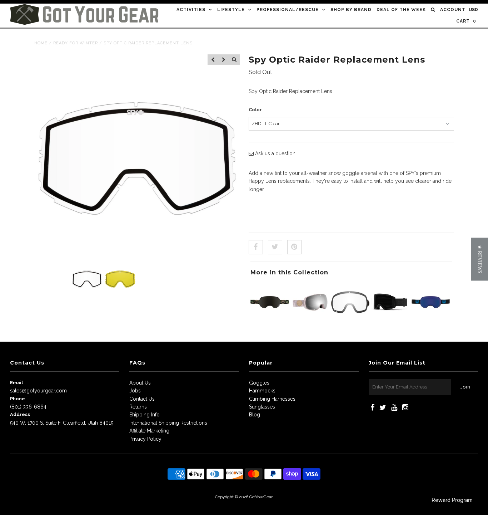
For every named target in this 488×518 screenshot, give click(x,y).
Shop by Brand (351, 9)
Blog (254, 414)
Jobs (135, 391)
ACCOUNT (452, 9)
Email (16, 382)
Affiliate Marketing (149, 431)
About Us (140, 383)
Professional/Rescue (288, 9)
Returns (138, 407)
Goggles (259, 383)
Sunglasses (262, 407)
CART (466, 21)
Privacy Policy (145, 439)
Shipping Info (144, 414)
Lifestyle (231, 9)
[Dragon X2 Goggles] (269, 319)
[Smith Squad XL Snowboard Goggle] (390, 319)
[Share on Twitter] (275, 247)
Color (255, 109)
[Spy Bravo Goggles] (310, 319)
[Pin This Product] (294, 247)
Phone (17, 398)
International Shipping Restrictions (168, 423)
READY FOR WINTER (75, 43)
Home (41, 43)
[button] (479, 259)
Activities (190, 9)
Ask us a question (274, 153)
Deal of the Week (401, 9)
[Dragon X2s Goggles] (431, 319)
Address (20, 414)
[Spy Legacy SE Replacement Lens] (350, 319)
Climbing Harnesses (272, 399)
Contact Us (142, 399)
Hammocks (262, 391)
